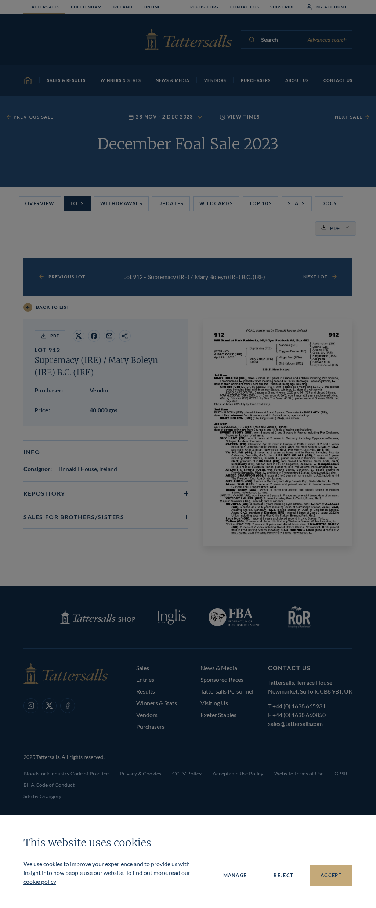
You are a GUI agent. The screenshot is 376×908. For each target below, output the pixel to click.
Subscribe (282, 6)
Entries (145, 679)
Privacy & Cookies (140, 773)
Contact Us (244, 6)
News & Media (218, 667)
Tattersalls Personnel (226, 691)
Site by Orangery (42, 796)
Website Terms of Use (298, 773)
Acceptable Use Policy (238, 773)
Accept (331, 875)
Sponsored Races (221, 679)
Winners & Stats (156, 702)
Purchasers (150, 726)
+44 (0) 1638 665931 (299, 705)
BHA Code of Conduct (49, 785)
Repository (204, 6)
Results (145, 691)
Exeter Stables (218, 714)
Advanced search (327, 39)
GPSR (341, 773)
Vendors (147, 714)
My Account (331, 6)
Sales (142, 667)
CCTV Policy (187, 773)
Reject (283, 875)
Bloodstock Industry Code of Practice (66, 773)
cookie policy (40, 881)
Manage (235, 875)
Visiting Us (214, 702)
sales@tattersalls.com (295, 723)
